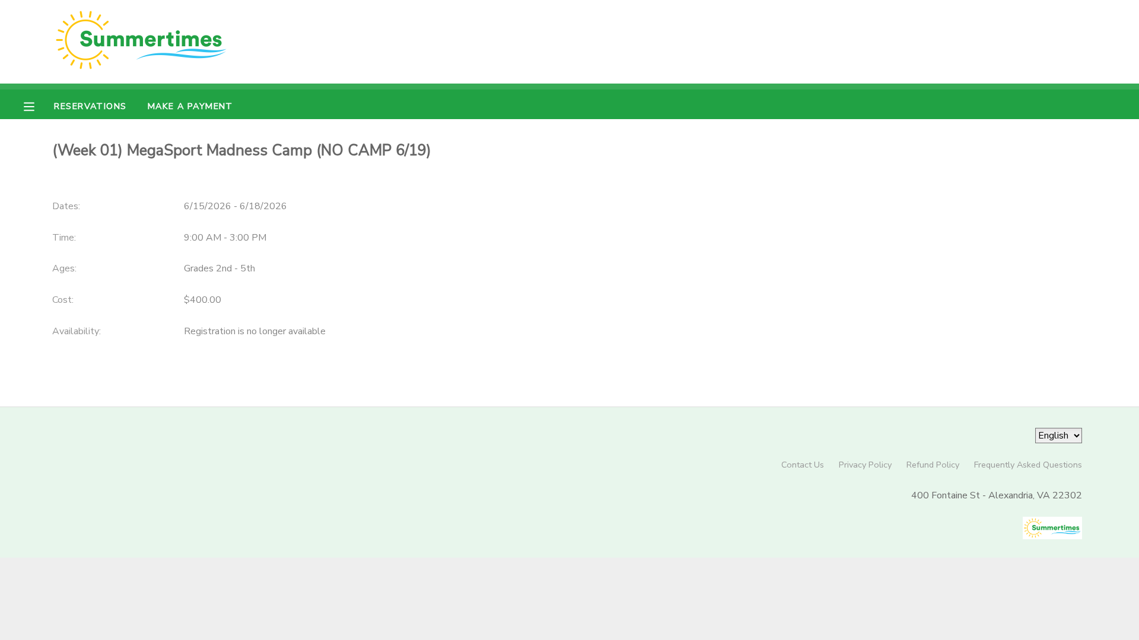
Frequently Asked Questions (1028, 465)
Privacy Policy (865, 465)
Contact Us (802, 465)
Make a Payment (190, 106)
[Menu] (38, 105)
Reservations (90, 106)
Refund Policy (932, 465)
